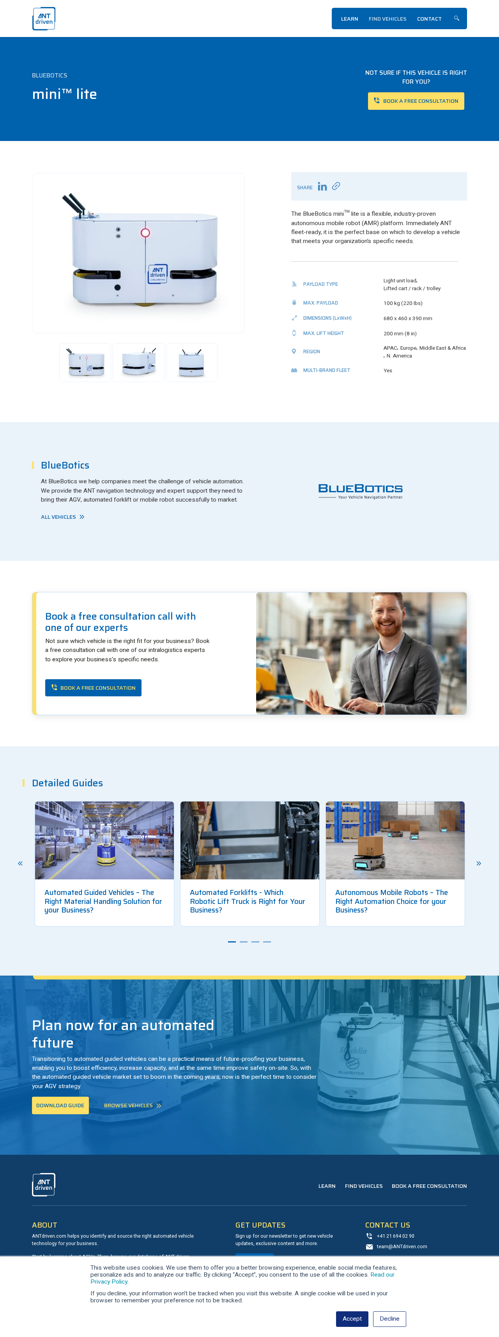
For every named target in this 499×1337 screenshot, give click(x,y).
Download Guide (60, 1105)
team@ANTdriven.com (402, 1246)
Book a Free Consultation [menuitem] (429, 1186)
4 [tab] (267, 941)
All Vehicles (58, 517)
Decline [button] (390, 1318)
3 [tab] (255, 941)
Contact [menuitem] (429, 18)
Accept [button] (352, 1318)
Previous (20, 863)
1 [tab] (232, 941)
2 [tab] (244, 941)
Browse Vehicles (128, 1105)
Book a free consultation (420, 101)
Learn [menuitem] (349, 18)
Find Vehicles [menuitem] (388, 18)
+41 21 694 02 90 (395, 1236)
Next (479, 863)
